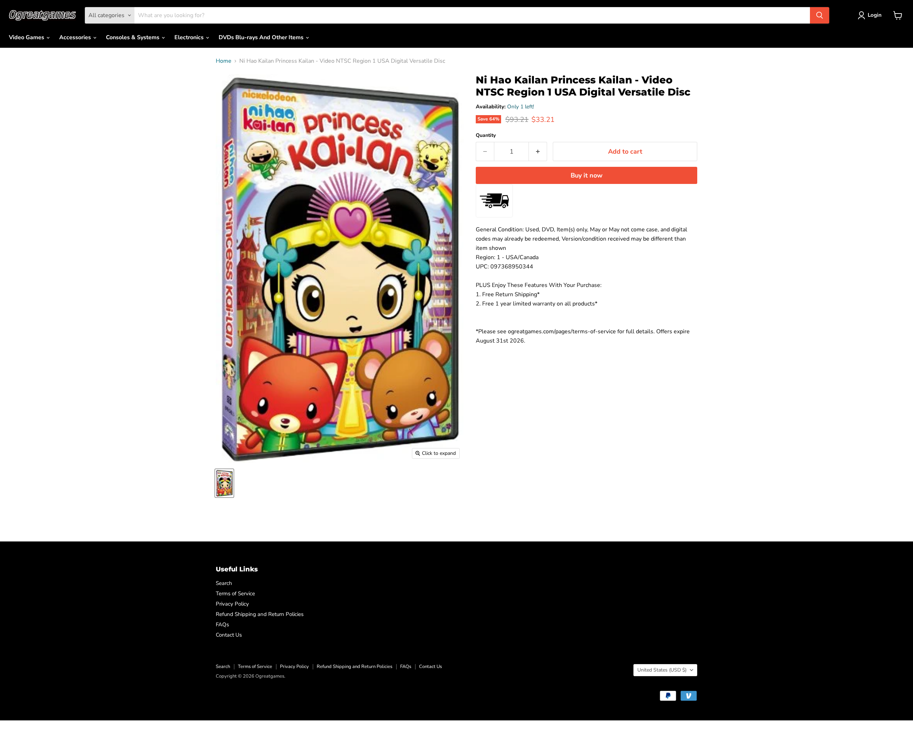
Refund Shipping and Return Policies (260, 614)
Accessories (75, 37)
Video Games (27, 37)
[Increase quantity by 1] (538, 151)
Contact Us (229, 634)
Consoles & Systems (133, 37)
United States (662, 670)
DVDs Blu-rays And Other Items (262, 37)
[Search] (819, 15)
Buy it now (586, 175)
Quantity (486, 135)
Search (224, 583)
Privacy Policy (232, 603)
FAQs (222, 624)
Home (223, 61)
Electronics (189, 37)
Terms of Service (235, 593)
